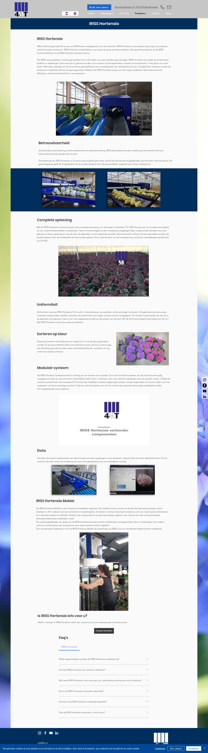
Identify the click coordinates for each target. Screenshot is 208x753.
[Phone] (162, 7)
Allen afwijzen (176, 748)
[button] (169, 7)
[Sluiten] (204, 748)
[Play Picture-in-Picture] (143, 132)
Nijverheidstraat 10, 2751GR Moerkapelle (136, 7)
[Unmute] (64, 132)
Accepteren (194, 748)
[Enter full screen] (148, 132)
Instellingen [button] (160, 748)
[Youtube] (51, 733)
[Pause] (59, 132)
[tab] (69, 646)
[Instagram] (204, 380)
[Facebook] (45, 733)
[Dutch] (66, 13)
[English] (74, 13)
